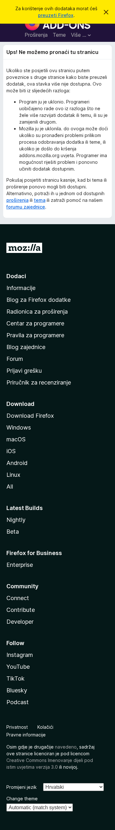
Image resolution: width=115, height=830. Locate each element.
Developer (20, 621)
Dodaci (16, 276)
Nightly (16, 519)
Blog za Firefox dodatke (38, 299)
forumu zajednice (25, 206)
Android (16, 463)
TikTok (15, 678)
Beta (12, 531)
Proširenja (36, 35)
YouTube (18, 666)
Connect (17, 598)
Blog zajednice (25, 347)
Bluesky (16, 690)
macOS (16, 439)
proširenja (17, 200)
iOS (11, 451)
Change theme (22, 798)
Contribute (20, 609)
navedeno (66, 747)
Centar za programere (35, 323)
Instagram (19, 654)
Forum (14, 358)
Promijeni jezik (21, 787)
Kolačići (45, 727)
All (9, 486)
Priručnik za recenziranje (38, 382)
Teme (59, 35)
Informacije (20, 288)
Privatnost (17, 727)
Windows (18, 427)
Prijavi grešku (24, 370)
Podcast (17, 702)
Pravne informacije (26, 734)
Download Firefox (30, 415)
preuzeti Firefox (55, 15)
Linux (13, 474)
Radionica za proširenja (37, 311)
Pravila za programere (35, 335)
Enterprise (19, 564)
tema (39, 200)
